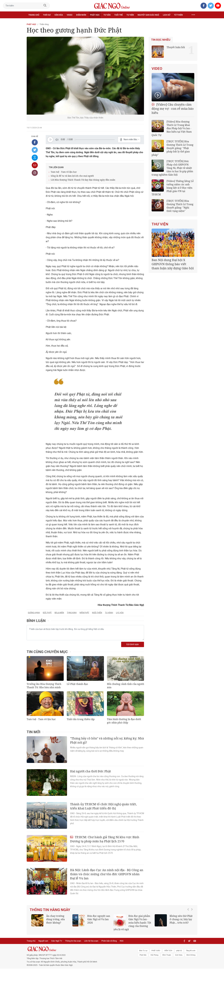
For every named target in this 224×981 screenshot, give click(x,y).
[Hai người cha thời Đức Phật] (47, 782)
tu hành (109, 613)
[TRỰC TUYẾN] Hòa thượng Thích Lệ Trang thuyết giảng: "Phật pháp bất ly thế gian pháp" (172, 148)
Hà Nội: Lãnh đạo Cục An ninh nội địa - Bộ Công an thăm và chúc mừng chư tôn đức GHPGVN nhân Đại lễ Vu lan (106, 874)
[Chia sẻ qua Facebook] (35, 142)
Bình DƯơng (191, 955)
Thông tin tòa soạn (73, 941)
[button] (188, 921)
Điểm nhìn (81, 15)
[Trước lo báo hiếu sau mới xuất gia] (96, 920)
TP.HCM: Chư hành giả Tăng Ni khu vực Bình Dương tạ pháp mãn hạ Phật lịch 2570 (104, 839)
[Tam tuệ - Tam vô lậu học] (45, 703)
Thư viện (160, 224)
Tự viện (130, 15)
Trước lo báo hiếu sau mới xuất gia (115, 917)
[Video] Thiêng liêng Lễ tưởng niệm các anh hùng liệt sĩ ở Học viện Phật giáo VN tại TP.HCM (173, 187)
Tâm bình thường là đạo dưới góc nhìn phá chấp (124, 721)
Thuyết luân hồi (176, 47)
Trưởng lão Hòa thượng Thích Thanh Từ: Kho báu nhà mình (44, 685)
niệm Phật (84, 613)
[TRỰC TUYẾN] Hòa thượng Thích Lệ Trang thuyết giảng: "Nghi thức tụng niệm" (180, 206)
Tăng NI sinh (190, 951)
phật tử (179, 951)
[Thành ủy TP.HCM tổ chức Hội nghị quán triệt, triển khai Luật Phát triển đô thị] (47, 815)
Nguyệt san (43, 941)
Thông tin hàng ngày (50, 910)
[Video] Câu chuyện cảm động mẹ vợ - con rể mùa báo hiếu (173, 108)
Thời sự (47, 15)
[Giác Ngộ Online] (78, 949)
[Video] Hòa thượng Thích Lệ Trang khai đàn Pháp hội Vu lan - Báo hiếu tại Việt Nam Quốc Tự (172, 128)
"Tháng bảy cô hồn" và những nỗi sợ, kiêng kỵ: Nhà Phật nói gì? (107, 740)
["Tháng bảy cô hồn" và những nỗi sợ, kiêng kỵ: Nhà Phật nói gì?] (47, 749)
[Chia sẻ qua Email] (35, 165)
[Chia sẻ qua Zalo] (35, 158)
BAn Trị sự (143, 951)
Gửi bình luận (132, 644)
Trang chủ (33, 15)
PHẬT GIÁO (155, 951)
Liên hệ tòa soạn (91, 941)
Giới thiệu (178, 955)
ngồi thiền (97, 613)
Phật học (95, 15)
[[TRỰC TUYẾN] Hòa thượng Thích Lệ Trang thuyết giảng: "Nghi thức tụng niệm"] (158, 205)
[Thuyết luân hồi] (158, 52)
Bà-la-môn (59, 613)
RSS (121, 941)
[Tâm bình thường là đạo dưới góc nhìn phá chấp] (125, 703)
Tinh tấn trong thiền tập (81, 719)
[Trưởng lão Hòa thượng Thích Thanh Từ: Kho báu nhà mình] (45, 668)
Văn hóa (58, 15)
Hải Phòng (154, 955)
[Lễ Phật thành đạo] (85, 668)
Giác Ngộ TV (56, 941)
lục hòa (120, 613)
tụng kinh (72, 613)
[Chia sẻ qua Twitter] (35, 150)
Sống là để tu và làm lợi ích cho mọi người (72, 175)
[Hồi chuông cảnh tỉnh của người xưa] (125, 668)
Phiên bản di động (109, 941)
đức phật (47, 613)
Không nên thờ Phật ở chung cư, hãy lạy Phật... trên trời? (75, 919)
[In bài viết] (35, 173)
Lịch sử (166, 15)
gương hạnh (34, 613)
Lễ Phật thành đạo (77, 684)
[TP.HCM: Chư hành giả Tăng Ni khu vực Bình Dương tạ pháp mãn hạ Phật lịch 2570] (47, 848)
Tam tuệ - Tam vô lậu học (64, 171)
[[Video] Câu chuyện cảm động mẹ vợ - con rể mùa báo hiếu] (173, 87)
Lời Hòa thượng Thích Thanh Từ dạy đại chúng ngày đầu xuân (83, 179)
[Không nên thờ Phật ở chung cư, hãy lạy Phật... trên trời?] (55, 920)
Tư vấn (106, 15)
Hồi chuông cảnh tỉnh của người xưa (125, 685)
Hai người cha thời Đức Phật (90, 771)
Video (69, 15)
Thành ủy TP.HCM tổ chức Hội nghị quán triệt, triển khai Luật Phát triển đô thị (103, 806)
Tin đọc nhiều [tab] (160, 39)
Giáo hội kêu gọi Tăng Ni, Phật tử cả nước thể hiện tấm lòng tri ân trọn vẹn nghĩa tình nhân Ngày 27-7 (173, 266)
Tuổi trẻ (118, 15)
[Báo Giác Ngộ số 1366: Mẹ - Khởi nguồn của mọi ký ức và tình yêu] (178, 920)
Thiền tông (44, 24)
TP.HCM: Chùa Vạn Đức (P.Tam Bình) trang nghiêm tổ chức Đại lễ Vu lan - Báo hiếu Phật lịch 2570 (150, 922)
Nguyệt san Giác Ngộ (148, 15)
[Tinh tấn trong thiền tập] (85, 703)
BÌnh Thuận (166, 955)
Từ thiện (178, 15)
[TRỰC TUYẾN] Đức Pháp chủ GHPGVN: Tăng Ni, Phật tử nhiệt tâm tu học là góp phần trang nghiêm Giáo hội (172, 168)
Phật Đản (143, 955)
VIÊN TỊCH (168, 951)
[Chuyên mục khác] (193, 14)
